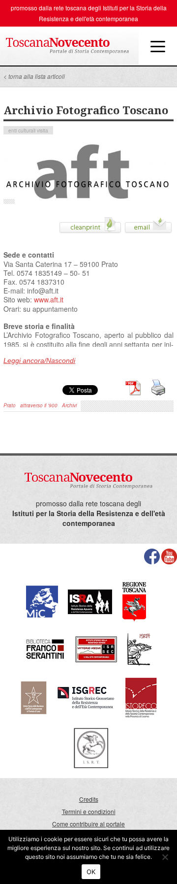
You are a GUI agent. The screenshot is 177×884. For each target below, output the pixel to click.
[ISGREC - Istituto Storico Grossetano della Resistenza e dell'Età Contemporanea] (86, 696)
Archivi (69, 405)
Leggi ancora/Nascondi (39, 360)
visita (42, 130)
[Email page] (148, 228)
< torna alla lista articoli (34, 76)
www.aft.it (48, 299)
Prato (9, 405)
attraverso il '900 (39, 405)
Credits (88, 799)
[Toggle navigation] (158, 46)
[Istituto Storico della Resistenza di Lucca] (33, 696)
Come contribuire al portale (88, 823)
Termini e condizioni (89, 811)
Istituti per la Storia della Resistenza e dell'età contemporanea (88, 518)
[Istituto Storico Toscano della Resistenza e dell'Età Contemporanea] (91, 747)
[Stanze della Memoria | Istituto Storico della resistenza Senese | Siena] (96, 648)
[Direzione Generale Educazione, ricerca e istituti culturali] (42, 600)
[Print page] (90, 228)
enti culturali (21, 130)
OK (91, 872)
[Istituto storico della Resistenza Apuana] (90, 600)
